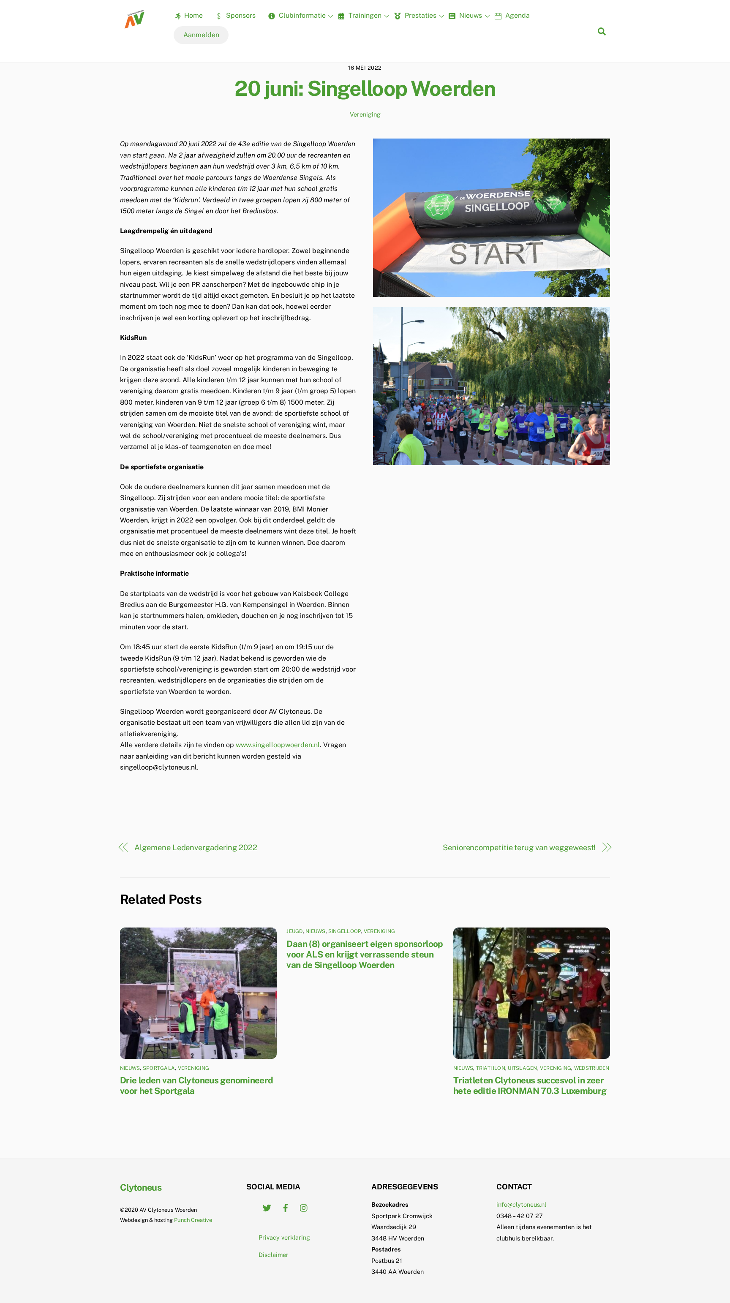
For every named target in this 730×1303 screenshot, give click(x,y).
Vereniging (365, 114)
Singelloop (344, 931)
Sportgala (159, 1068)
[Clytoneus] (135, 26)
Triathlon (490, 1068)
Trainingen (364, 15)
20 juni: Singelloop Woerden (365, 88)
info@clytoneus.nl (521, 1204)
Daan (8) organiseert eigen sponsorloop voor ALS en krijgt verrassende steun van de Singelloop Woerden (364, 954)
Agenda (517, 15)
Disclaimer (274, 1254)
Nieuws (470, 15)
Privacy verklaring (284, 1237)
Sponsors (240, 15)
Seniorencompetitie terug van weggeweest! (519, 847)
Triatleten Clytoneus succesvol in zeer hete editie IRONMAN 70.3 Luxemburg (530, 1085)
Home (192, 15)
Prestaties (419, 15)
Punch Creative (193, 1220)
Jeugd (294, 931)
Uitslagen (522, 1068)
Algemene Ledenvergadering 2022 (195, 847)
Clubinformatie (301, 15)
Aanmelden (201, 35)
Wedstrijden (592, 1068)
